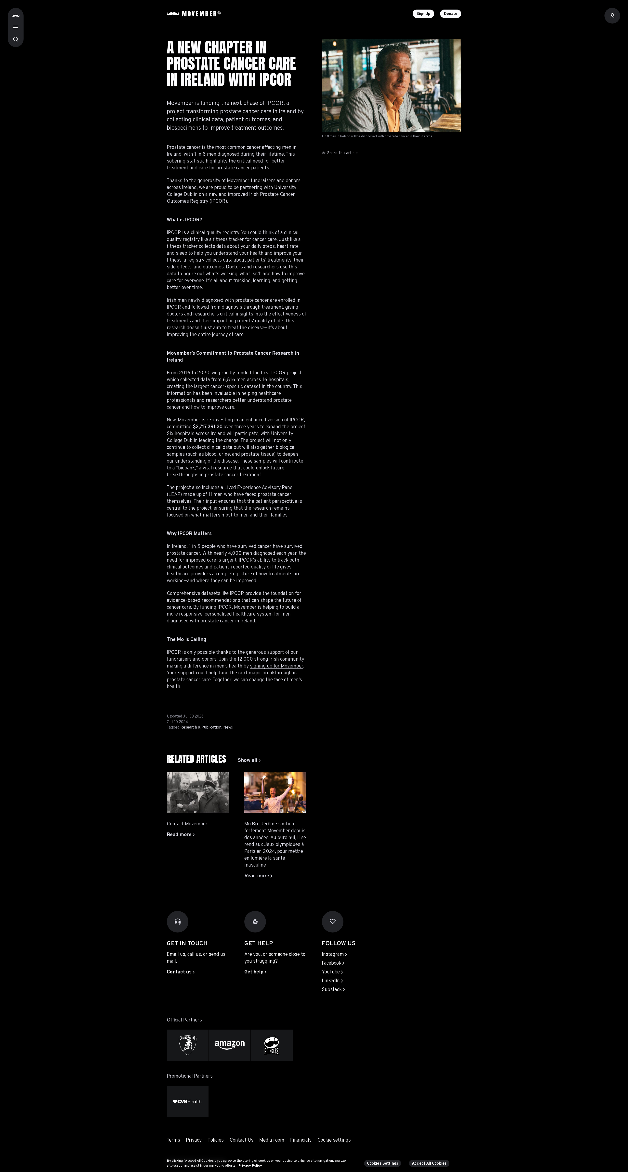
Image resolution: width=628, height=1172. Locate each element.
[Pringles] (272, 1045)
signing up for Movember (276, 666)
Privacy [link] (194, 1140)
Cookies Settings (382, 1163)
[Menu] (16, 27)
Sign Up (423, 14)
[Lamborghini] (188, 1045)
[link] (249, 760)
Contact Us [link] (241, 1140)
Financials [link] (301, 1140)
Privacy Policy (250, 1165)
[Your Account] (612, 16)
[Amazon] (230, 1045)
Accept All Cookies (429, 1163)
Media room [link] (271, 1140)
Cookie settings (334, 1140)
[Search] (16, 39)
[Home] (16, 16)
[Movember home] (194, 14)
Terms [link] (173, 1140)
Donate (450, 14)
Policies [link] (216, 1140)
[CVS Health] (188, 1101)
